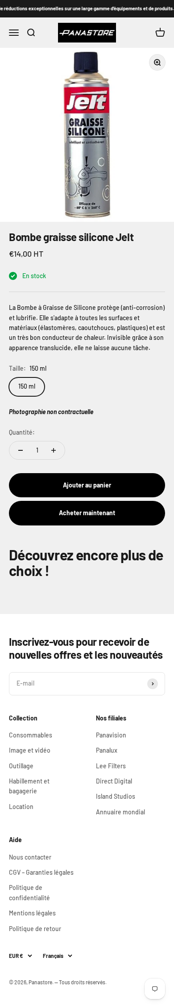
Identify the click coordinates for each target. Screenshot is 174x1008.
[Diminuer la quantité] (20, 450)
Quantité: (22, 432)
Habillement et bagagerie (29, 786)
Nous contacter (30, 857)
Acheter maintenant (87, 513)
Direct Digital (114, 781)
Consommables (30, 735)
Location (21, 806)
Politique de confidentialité (29, 892)
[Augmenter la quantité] (53, 450)
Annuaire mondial (120, 812)
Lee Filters (111, 766)
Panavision (111, 735)
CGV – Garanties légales (41, 872)
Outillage (21, 766)
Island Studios (115, 796)
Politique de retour (35, 928)
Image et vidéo (29, 750)
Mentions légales (32, 913)
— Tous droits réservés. (80, 982)
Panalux (106, 750)
